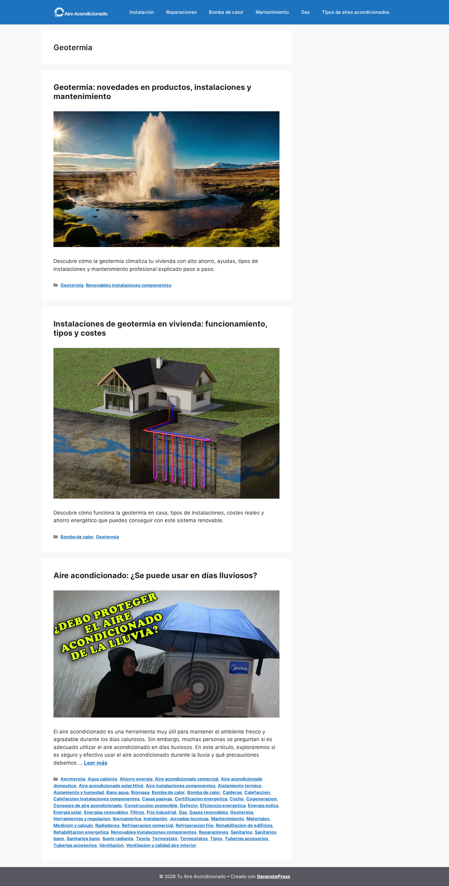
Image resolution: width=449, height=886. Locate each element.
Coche (237, 798)
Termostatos (194, 838)
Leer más (96, 763)
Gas (305, 12)
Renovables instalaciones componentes (128, 285)
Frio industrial (161, 812)
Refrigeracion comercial (147, 825)
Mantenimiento (272, 12)
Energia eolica (263, 805)
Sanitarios (241, 832)
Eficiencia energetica (223, 805)
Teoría (143, 838)
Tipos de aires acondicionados (355, 12)
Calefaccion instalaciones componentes (96, 798)
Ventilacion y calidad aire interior (161, 845)
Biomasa (140, 792)
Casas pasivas (157, 798)
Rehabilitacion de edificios (244, 825)
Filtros (137, 812)
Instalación (142, 12)
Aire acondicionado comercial (186, 778)
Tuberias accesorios (246, 838)
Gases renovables (208, 812)
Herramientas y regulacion (81, 818)
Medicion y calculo (73, 825)
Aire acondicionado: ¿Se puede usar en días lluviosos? (155, 575)
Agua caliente (102, 778)
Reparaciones (181, 12)
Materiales (257, 818)
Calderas (232, 792)
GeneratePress (273, 876)
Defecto (189, 805)
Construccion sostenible (150, 805)
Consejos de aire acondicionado (87, 805)
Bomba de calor (226, 12)
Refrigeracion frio (195, 825)
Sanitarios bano (83, 838)
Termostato (164, 838)
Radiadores (107, 825)
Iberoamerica (127, 818)
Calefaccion (257, 792)
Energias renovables (106, 812)
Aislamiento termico (239, 785)
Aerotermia (72, 778)
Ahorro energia (136, 778)
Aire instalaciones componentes (180, 785)
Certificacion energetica (201, 798)
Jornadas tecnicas (189, 818)
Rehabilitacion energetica (80, 832)
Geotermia (71, 285)
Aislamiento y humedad (78, 792)
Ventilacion (111, 845)
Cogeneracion (261, 798)
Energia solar (67, 812)
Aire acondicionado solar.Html (111, 785)
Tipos (216, 838)
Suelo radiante (117, 838)
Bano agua (117, 792)
